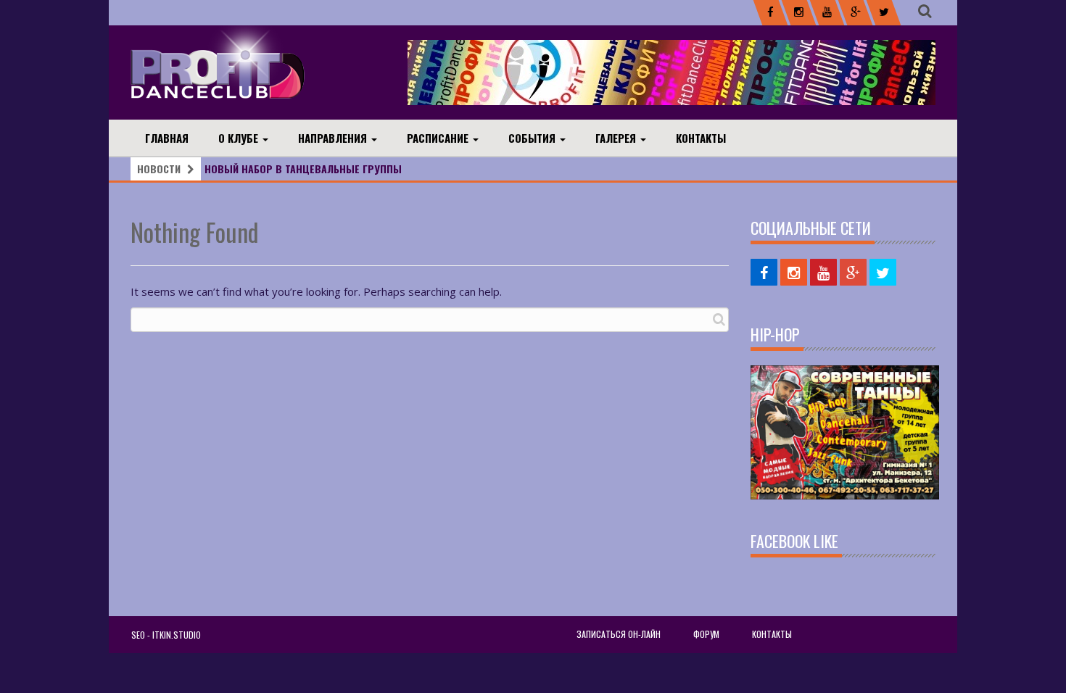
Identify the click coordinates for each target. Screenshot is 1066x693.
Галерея (617, 138)
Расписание (439, 138)
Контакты (701, 138)
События (533, 138)
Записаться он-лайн (619, 634)
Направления (334, 138)
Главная (167, 138)
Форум (706, 634)
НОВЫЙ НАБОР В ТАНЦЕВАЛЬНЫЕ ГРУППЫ (303, 168)
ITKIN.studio (176, 634)
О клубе (239, 138)
